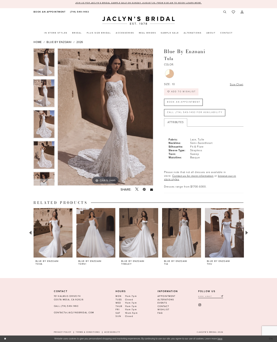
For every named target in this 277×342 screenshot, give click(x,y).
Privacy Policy (62, 332)
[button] (242, 12)
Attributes (175, 122)
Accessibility (112, 332)
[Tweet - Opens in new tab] (137, 189)
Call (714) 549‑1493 (66, 306)
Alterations (166, 299)
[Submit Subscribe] (221, 296)
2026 (79, 42)
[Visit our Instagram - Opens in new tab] (200, 305)
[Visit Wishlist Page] (233, 12)
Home (38, 42)
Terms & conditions (88, 332)
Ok (271, 338)
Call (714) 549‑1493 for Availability (195, 112)
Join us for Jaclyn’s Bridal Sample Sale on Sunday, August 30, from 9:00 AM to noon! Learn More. (138, 3)
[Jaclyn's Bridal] (138, 21)
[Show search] (225, 12)
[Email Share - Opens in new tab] (151, 189)
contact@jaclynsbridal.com (74, 312)
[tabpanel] (44, 63)
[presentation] (53, 233)
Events (162, 303)
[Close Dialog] (5, 339)
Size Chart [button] (236, 84)
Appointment (167, 296)
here (219, 338)
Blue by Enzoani (59, 42)
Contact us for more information (193, 175)
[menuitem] (49, 12)
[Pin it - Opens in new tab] (144, 189)
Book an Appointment (183, 102)
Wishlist (163, 309)
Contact (163, 306)
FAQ (160, 313)
